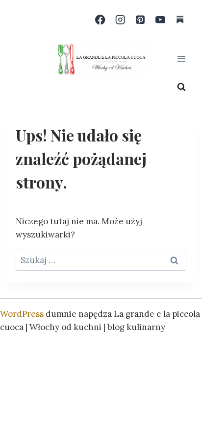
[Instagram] (120, 20)
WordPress (22, 313)
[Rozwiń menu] (181, 58)
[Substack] (180, 20)
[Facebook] (100, 20)
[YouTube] (160, 20)
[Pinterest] (140, 20)
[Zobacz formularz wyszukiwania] (181, 87)
